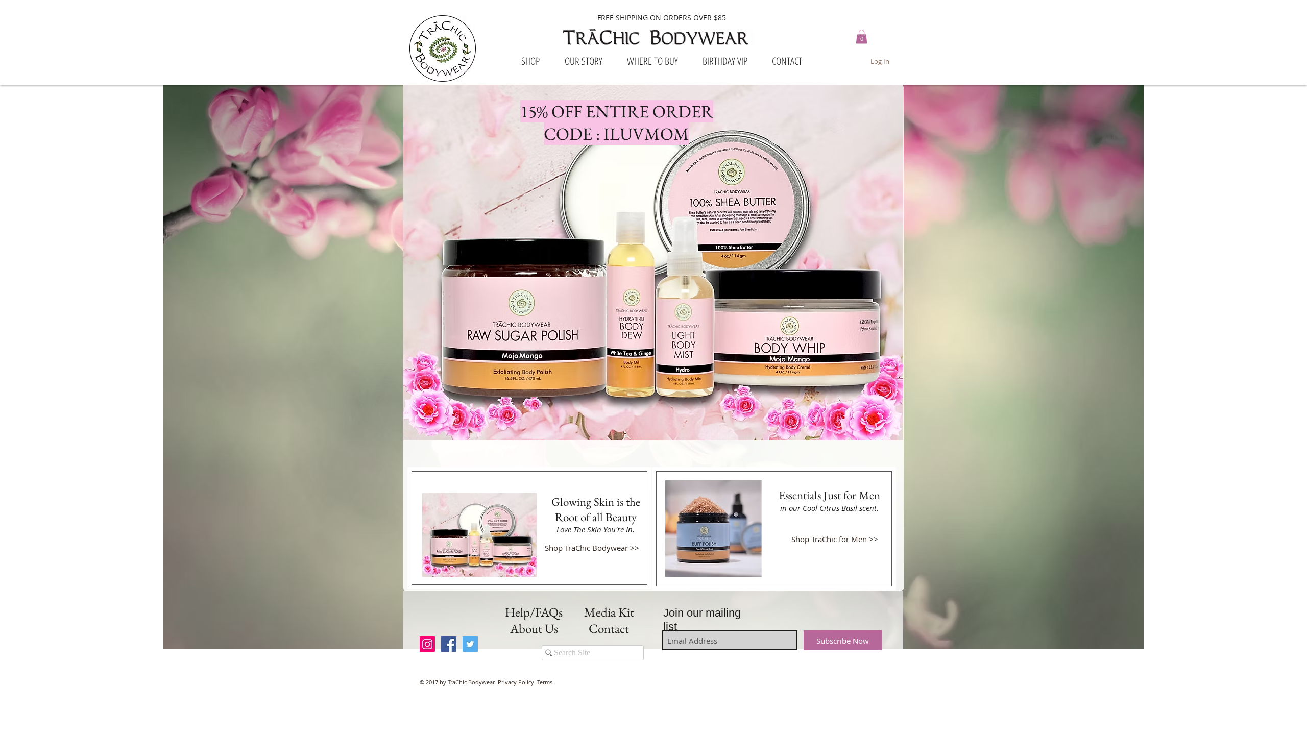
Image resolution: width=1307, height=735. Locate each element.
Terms (544, 682)
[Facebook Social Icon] (448, 644)
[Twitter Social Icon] (470, 644)
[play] (882, 431)
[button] (861, 36)
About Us (534, 628)
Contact (609, 628)
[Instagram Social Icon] (427, 644)
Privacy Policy (516, 682)
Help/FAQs (534, 612)
